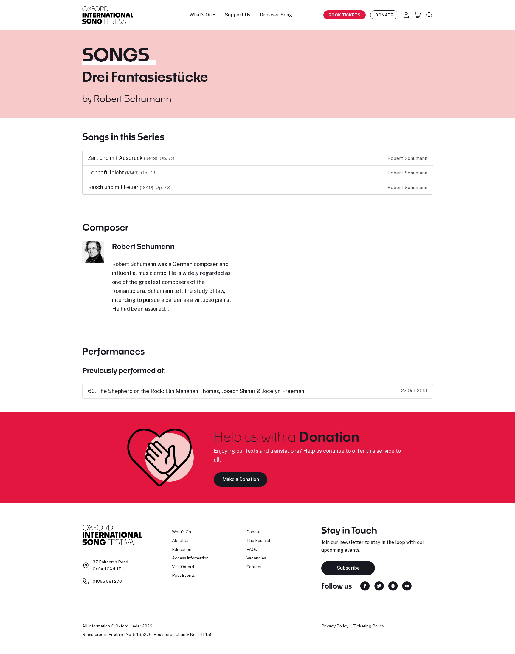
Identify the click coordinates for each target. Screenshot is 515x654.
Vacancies (256, 558)
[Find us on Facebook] (365, 585)
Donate (384, 15)
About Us (181, 540)
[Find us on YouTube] (407, 585)
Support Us (237, 15)
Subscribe (348, 568)
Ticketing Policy (368, 626)
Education (181, 549)
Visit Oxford (183, 566)
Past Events (183, 575)
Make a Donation (240, 479)
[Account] (406, 14)
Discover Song (276, 15)
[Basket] (417, 14)
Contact (254, 566)
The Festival (258, 540)
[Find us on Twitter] (379, 585)
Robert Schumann (132, 98)
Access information (190, 558)
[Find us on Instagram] (393, 585)
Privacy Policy (334, 626)
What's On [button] (201, 15)
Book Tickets (344, 15)
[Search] (429, 14)
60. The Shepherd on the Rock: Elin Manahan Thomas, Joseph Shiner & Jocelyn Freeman (196, 391)
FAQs (251, 549)
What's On (181, 531)
